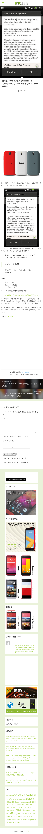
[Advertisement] (21, 108)
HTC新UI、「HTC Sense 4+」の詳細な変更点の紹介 (22, 295)
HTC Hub (10, 316)
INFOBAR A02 (20, 810)
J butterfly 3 (28, 810)
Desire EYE (26, 802)
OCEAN (8, 817)
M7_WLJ (17, 813)
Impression (10, 810)
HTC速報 (21, 3)
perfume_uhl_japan (22, 819)
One (13, 817)
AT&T (15, 795)
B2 (35, 795)
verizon (16, 822)
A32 (7, 795)
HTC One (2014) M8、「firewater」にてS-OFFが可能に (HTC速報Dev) (20, 774)
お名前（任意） (9, 440)
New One (31, 813)
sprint (31, 819)
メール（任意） (9, 447)
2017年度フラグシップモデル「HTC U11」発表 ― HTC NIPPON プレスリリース (21, 781)
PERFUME (11, 819)
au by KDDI (25, 794)
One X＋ (31, 816)
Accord (11, 795)
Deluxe (30, 798)
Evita (17, 805)
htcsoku (26, 372)
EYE (27, 805)
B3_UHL (17, 799)
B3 (14, 799)
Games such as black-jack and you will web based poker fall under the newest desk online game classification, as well (25, 648)
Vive (21, 823)
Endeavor (13, 804)
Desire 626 (19, 802)
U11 (35, 819)
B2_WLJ (9, 799)
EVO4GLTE (22, 805)
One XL (26, 816)
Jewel (33, 810)
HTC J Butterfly (25, 807)
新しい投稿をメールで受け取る (16, 462)
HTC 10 (9, 807)
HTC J (15, 807)
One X (21, 817)
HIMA (31, 804)
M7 (11, 813)
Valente (9, 823)
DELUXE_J (11, 802)
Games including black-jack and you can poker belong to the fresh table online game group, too (20, 748)
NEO (26, 813)
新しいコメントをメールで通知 (16, 458)
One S (17, 816)
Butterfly (23, 799)
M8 (23, 813)
